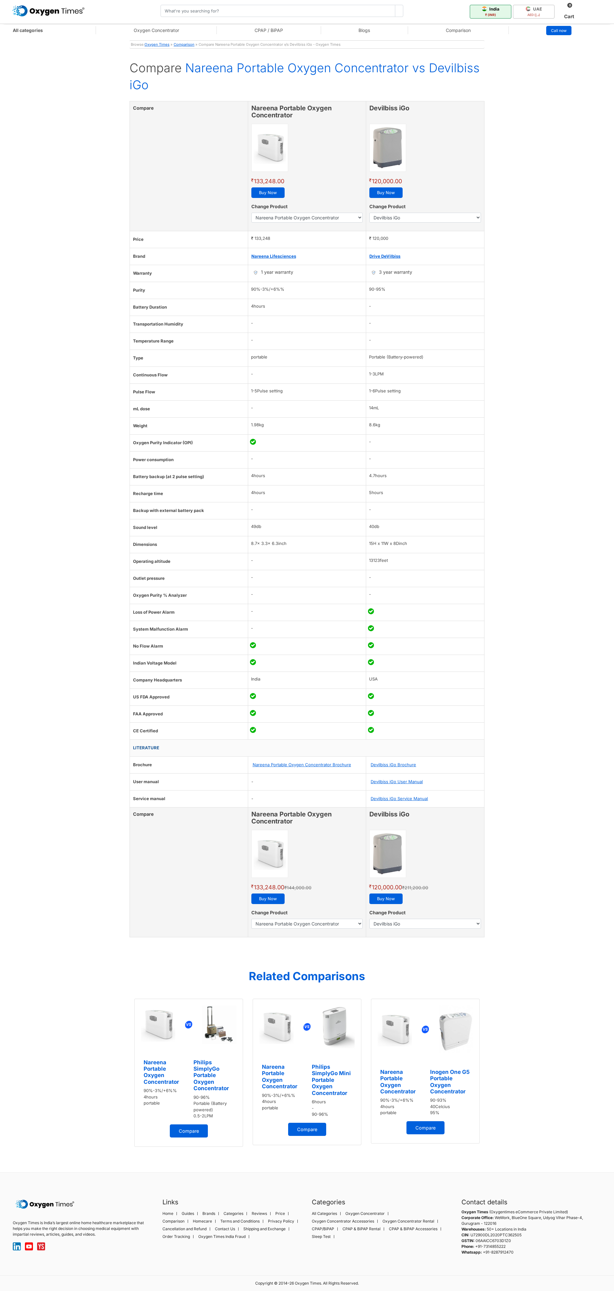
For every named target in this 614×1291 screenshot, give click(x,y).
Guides (188, 1213)
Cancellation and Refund (184, 1229)
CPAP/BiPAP (323, 1229)
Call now (559, 30)
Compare (189, 1131)
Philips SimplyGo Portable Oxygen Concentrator (211, 1075)
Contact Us (225, 1229)
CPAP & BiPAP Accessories (413, 1229)
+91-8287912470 (498, 1252)
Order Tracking (176, 1236)
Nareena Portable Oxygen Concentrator (161, 1072)
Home (167, 1213)
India (492, 11)
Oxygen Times (157, 44)
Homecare (202, 1221)
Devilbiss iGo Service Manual (399, 798)
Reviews (259, 1213)
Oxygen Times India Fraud (222, 1236)
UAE (534, 11)
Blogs (364, 30)
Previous (123, 1074)
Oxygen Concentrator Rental (408, 1221)
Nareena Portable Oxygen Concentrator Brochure (302, 764)
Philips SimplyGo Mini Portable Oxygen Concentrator (331, 1080)
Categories (233, 1213)
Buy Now (268, 192)
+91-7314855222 (490, 1246)
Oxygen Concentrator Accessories (343, 1221)
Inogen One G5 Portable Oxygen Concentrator (450, 1082)
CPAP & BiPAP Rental (361, 1229)
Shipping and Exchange (264, 1229)
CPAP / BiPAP (269, 30)
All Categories (324, 1213)
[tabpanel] (188, 1073)
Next (490, 1074)
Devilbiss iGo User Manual (397, 781)
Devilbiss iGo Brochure (393, 764)
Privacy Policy (281, 1221)
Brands (208, 1213)
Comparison (458, 30)
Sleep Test (321, 1236)
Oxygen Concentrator (156, 30)
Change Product (269, 206)
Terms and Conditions (240, 1221)
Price (280, 1213)
